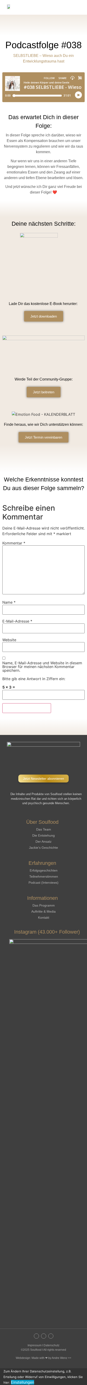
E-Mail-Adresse (17, 621)
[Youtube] (50, 1336)
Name (9, 602)
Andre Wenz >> (61, 1358)
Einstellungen (22, 1382)
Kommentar (13, 543)
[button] (80, 7)
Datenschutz (51, 1345)
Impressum (35, 1345)
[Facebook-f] (43, 1336)
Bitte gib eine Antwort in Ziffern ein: (33, 679)
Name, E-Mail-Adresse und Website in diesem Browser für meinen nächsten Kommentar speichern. (42, 666)
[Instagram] (36, 1336)
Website (9, 640)
